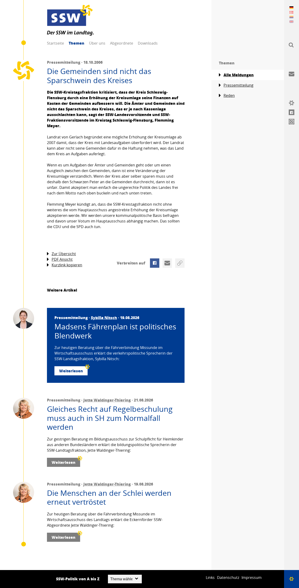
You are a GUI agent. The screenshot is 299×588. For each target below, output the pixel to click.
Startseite (55, 43)
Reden (229, 95)
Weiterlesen (71, 370)
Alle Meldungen (239, 74)
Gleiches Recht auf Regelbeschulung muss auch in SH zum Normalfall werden (110, 418)
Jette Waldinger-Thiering (107, 400)
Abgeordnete (121, 43)
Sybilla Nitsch (104, 317)
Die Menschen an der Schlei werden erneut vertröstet (109, 498)
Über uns (97, 43)
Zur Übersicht (64, 253)
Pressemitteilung (238, 85)
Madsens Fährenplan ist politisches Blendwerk (115, 331)
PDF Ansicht (62, 259)
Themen (76, 43)
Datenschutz (228, 577)
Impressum (252, 577)
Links (210, 577)
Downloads (148, 43)
